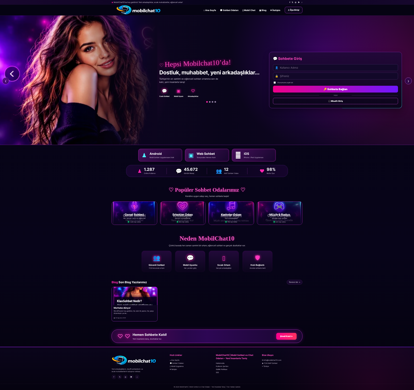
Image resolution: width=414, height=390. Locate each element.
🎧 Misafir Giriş (335, 101)
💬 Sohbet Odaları (229, 10)
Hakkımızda (220, 363)
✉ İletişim (275, 10)
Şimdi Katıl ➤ (286, 336)
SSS (217, 372)
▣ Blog (262, 10)
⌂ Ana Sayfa (209, 10)
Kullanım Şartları (222, 366)
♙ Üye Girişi (293, 10)
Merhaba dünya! (122, 308)
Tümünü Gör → (294, 282)
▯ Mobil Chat (248, 10)
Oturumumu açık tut (285, 82)
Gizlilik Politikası (221, 369)
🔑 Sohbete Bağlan (335, 89)
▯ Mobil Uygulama (177, 366)
